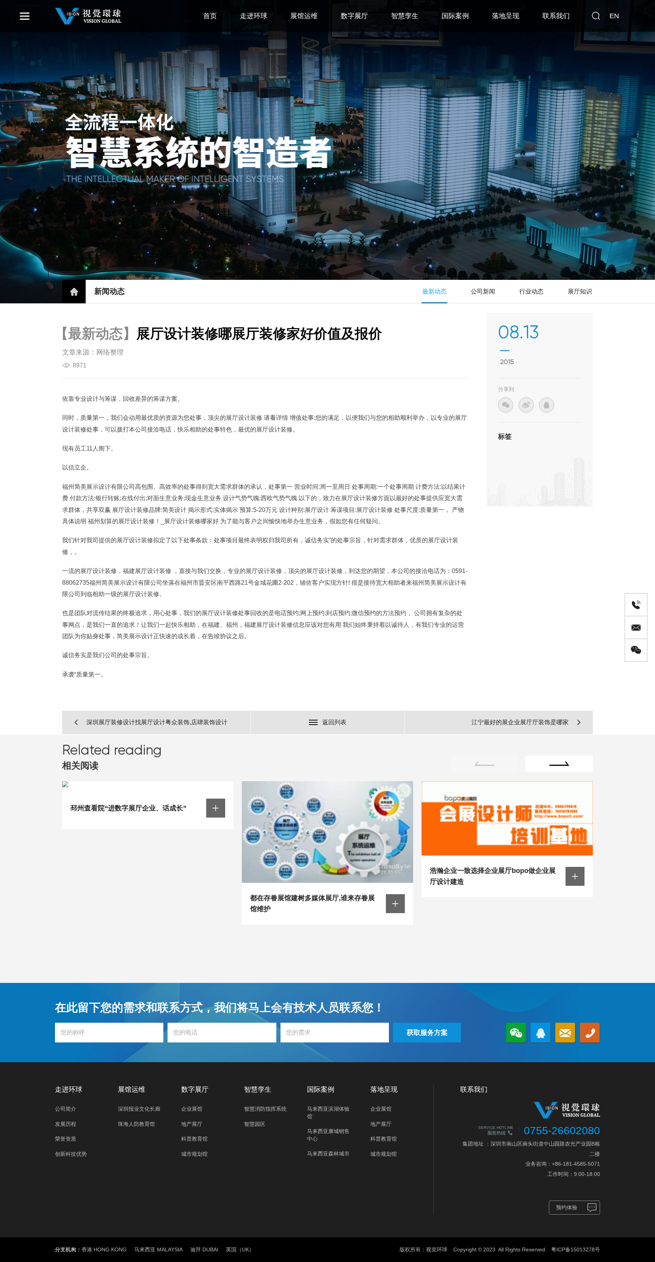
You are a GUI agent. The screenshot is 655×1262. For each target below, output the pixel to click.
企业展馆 (191, 1109)
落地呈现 (505, 16)
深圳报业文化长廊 (139, 1109)
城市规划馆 (194, 1154)
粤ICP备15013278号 (575, 1249)
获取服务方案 (427, 1032)
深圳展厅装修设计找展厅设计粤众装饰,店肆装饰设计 (156, 722)
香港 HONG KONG (104, 1249)
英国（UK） (240, 1249)
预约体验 (566, 1207)
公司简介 (65, 1109)
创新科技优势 (71, 1154)
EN (614, 16)
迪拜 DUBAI (204, 1249)
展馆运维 (304, 16)
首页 (210, 16)
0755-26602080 (562, 1130)
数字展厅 (354, 16)
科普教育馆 (194, 1139)
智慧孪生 (404, 16)
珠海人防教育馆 (136, 1124)
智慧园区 (254, 1124)
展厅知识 (580, 291)
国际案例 (455, 16)
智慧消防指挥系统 (265, 1109)
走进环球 (253, 16)
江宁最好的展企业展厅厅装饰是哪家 (520, 722)
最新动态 (434, 291)
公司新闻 (483, 291)
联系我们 (556, 16)
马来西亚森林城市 (328, 1154)
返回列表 (334, 722)
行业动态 (531, 291)
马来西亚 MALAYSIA (158, 1249)
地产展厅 (191, 1124)
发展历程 (65, 1124)
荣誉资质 (65, 1139)
